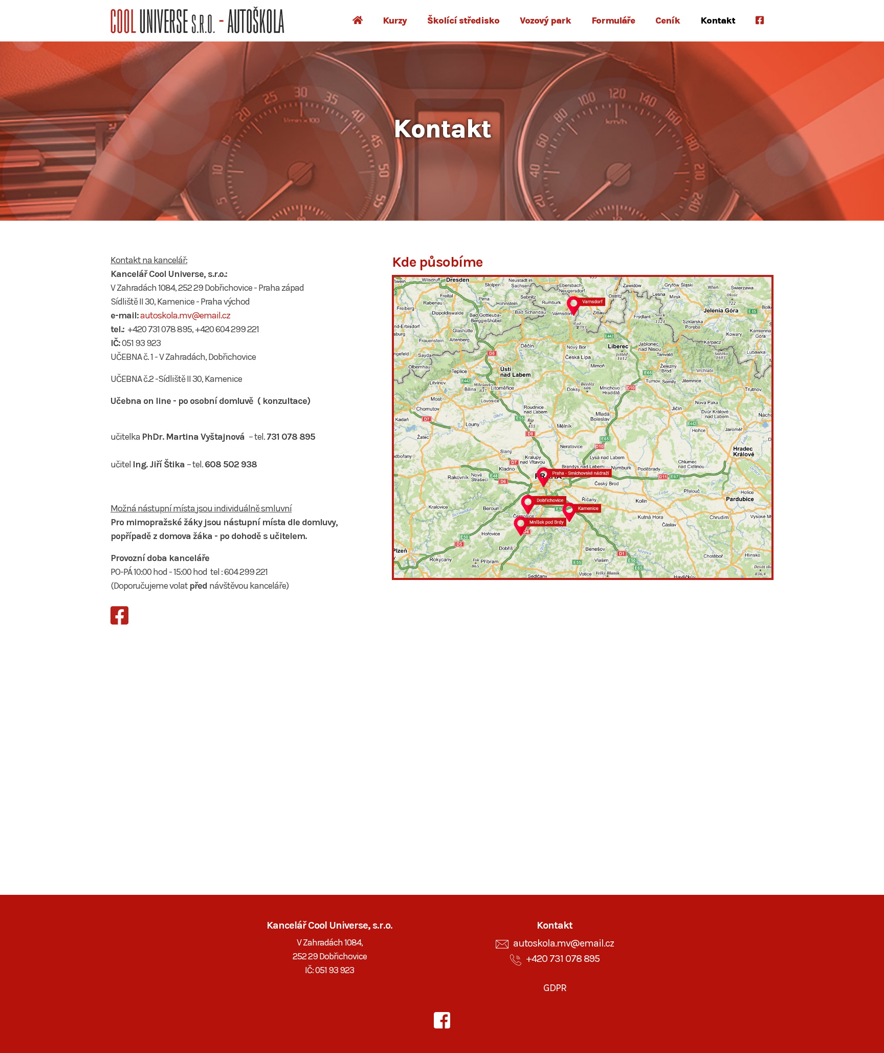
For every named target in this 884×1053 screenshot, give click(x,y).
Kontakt (717, 20)
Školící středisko (463, 20)
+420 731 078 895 (563, 958)
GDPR (554, 988)
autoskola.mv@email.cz (185, 315)
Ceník (667, 20)
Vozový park (545, 20)
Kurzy (395, 20)
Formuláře (613, 20)
